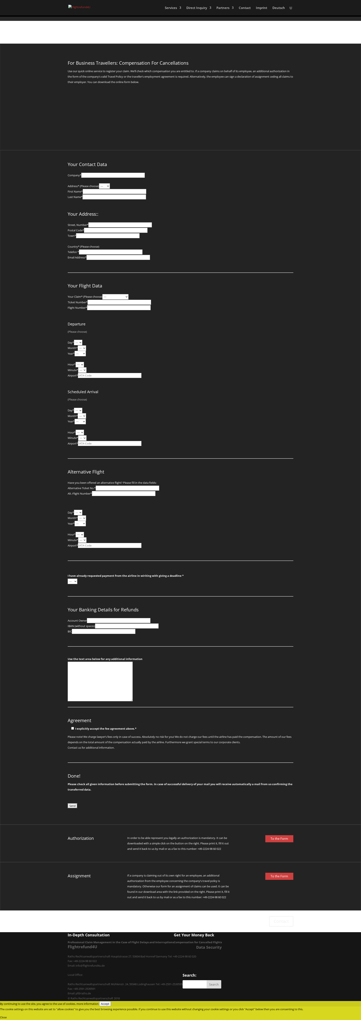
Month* (73, 348)
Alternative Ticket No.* (82, 488)
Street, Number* (78, 225)
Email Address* (77, 257)
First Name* (75, 191)
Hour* (72, 364)
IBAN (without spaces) (81, 626)
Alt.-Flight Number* (80, 493)
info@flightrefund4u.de (90, 965)
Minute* (73, 370)
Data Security (209, 947)
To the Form (279, 838)
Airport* (73, 375)
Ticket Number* (78, 302)
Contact (245, 8)
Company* (74, 175)
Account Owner (77, 620)
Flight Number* (77, 308)
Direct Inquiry (196, 8)
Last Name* (75, 197)
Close (3, 1017)
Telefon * (73, 252)
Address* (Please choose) (83, 186)
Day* (71, 342)
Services (171, 8)
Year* (71, 353)
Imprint (261, 8)
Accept (105, 1004)
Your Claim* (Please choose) (85, 296)
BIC (70, 631)
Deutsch (278, 8)
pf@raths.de (83, 993)
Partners (222, 8)
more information (87, 1004)
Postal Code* (76, 230)
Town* (72, 236)
